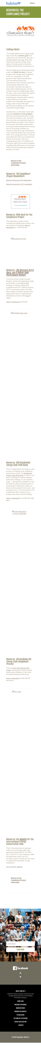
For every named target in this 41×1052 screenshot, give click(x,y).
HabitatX (13, 3)
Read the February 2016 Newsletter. (19, 180)
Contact (21, 1025)
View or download (12, 302)
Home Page (20, 1001)
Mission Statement (20, 1005)
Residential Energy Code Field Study (19, 474)
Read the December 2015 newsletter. (19, 184)
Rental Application (20, 1022)
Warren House (20, 1008)
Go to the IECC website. (14, 867)
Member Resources (20, 1011)
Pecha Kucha (20, 1015)
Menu (31, 3)
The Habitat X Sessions (20, 1018)
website (23, 839)
